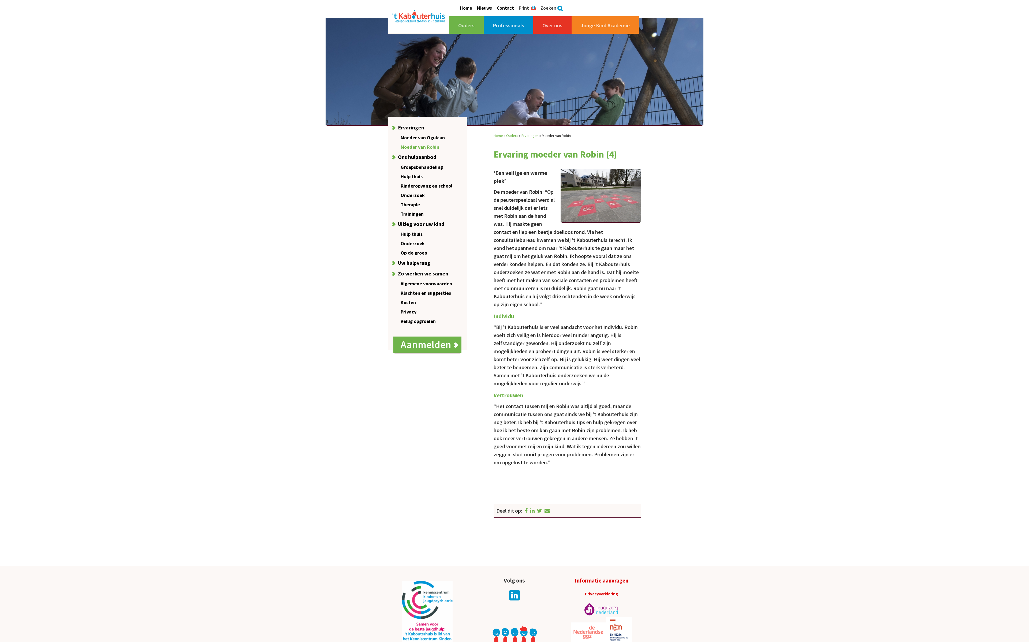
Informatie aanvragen (601, 580)
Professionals (508, 25)
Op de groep (414, 253)
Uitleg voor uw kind (421, 224)
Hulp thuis (412, 176)
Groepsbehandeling (422, 167)
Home (466, 8)
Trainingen (412, 214)
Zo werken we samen (423, 273)
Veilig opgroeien (418, 321)
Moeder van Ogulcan (423, 138)
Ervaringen (411, 127)
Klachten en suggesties (426, 293)
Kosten (408, 302)
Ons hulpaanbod (417, 157)
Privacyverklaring (601, 593)
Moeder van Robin (420, 147)
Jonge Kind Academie (605, 25)
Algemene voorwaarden (426, 284)
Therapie (410, 204)
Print (524, 8)
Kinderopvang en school (426, 186)
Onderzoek (413, 195)
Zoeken (548, 8)
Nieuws (484, 8)
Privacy (408, 312)
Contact (505, 8)
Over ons (552, 25)
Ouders (466, 25)
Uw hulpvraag (414, 262)
